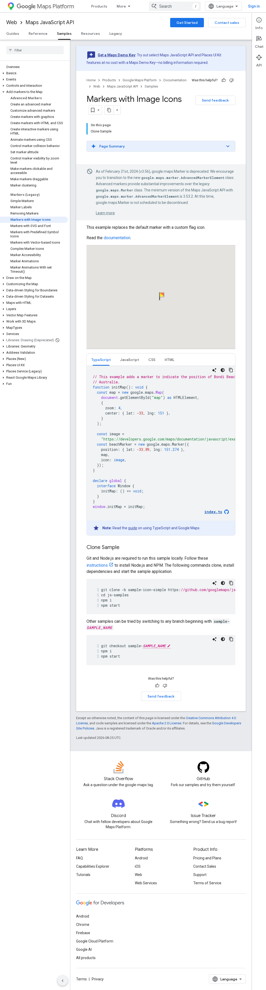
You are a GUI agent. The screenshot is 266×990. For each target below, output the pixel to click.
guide (132, 528)
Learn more (105, 213)
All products (86, 958)
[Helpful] (224, 80)
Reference (38, 33)
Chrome (82, 924)
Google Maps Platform (140, 80)
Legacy (115, 33)
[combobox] (175, 6)
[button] (34, 73)
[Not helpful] (231, 80)
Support (200, 875)
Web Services (146, 883)
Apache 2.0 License (166, 723)
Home (91, 80)
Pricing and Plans (207, 858)
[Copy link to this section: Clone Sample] (124, 548)
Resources (90, 33)
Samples (64, 33)
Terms (81, 979)
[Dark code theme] (222, 370)
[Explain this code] (214, 370)
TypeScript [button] (101, 359)
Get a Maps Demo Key (116, 55)
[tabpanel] (161, 450)
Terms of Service (207, 883)
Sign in (254, 6)
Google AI (84, 949)
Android (141, 858)
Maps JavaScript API (49, 22)
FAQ (79, 858)
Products (99, 6)
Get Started (187, 22)
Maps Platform (55, 6)
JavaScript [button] (129, 359)
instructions (97, 565)
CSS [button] (151, 359)
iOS (138, 866)
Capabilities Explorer (92, 866)
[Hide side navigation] (62, 980)
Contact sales (227, 22)
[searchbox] (35, 50)
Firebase (83, 933)
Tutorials (83, 875)
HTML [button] (169, 359)
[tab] (101, 359)
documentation (117, 237)
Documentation (175, 80)
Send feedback (215, 100)
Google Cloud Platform (94, 941)
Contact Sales (204, 866)
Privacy (98, 979)
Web (11, 22)
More (121, 6)
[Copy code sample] (231, 370)
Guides (12, 33)
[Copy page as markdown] (109, 110)
